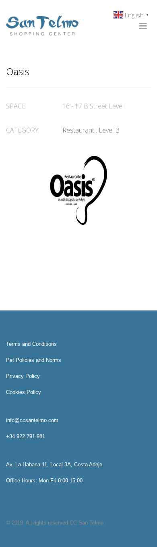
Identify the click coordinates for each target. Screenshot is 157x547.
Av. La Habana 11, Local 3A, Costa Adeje (54, 464)
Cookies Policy (23, 392)
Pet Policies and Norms (33, 360)
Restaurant (78, 130)
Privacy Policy (23, 376)
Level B (109, 130)
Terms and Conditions (31, 344)
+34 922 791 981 (25, 436)
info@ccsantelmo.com (32, 420)
